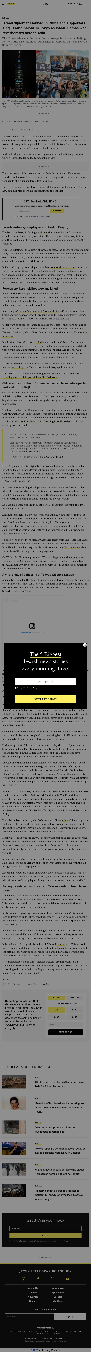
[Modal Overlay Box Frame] (45, 676)
